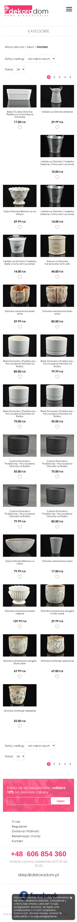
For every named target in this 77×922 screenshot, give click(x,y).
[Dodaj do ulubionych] (19, 127)
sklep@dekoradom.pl (38, 874)
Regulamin (19, 826)
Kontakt (17, 841)
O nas (16, 821)
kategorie (38, 31)
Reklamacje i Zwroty (26, 836)
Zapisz (61, 800)
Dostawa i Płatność (25, 831)
